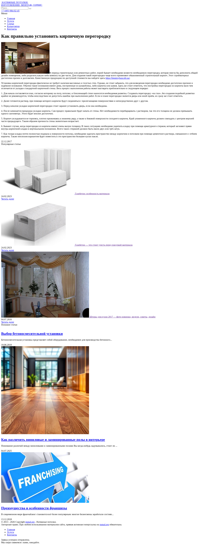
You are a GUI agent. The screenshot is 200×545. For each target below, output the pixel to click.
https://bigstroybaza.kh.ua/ (118, 78)
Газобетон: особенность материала (92, 193)
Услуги (10, 21)
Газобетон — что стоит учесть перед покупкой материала (104, 245)
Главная (11, 18)
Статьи (10, 23)
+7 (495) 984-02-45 (10, 11)
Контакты (12, 29)
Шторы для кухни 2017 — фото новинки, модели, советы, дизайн (122, 317)
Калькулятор (13, 26)
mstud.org (30, 522)
